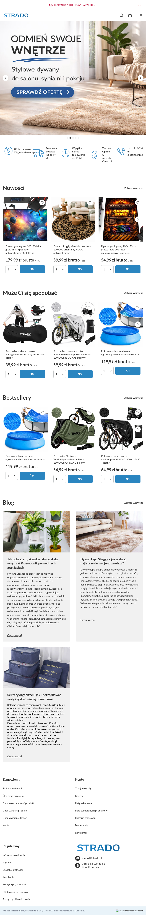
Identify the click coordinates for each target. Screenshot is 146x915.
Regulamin (8, 877)
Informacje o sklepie (14, 855)
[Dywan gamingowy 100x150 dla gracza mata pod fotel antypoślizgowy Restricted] (120, 219)
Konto (79, 779)
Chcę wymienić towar (15, 817)
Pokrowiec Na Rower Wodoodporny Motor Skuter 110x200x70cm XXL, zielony (69, 459)
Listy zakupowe (83, 803)
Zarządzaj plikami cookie (16, 899)
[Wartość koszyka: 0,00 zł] (130, 15)
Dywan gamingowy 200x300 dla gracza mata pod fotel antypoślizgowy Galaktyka (23, 249)
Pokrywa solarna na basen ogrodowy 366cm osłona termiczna (120, 353)
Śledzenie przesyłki (13, 795)
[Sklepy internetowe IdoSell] (129, 910)
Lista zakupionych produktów (91, 810)
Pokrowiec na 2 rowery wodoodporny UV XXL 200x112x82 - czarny (120, 459)
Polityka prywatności (14, 884)
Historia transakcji (85, 817)
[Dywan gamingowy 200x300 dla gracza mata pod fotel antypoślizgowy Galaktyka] (25, 219)
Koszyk (79, 795)
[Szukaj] (122, 15)
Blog (8, 502)
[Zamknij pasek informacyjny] (139, 5)
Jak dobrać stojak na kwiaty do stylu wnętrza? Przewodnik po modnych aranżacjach (32, 563)
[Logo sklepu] (16, 15)
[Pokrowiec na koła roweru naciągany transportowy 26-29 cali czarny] (25, 324)
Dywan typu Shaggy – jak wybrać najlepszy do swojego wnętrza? (103, 561)
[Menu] (140, 15)
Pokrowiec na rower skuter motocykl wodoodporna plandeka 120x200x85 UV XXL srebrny (71, 354)
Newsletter (81, 832)
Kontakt (7, 825)
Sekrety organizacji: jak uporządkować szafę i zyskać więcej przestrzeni (34, 697)
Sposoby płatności (13, 869)
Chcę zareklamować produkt (18, 803)
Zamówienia (11, 779)
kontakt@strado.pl (92, 857)
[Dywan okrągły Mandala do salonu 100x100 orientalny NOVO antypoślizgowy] (73, 219)
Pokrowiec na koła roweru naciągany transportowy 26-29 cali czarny (25, 354)
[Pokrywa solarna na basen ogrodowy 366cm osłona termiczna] (120, 324)
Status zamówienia (13, 788)
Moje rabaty (81, 825)
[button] (67, 138)
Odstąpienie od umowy (15, 891)
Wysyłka (7, 862)
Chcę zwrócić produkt (15, 810)
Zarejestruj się (83, 788)
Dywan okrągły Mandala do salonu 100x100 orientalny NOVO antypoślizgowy (72, 249)
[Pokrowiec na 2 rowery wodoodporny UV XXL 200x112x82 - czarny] (120, 429)
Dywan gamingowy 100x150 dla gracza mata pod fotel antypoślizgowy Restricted (118, 249)
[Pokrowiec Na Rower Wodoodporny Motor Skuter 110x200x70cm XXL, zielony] (73, 429)
